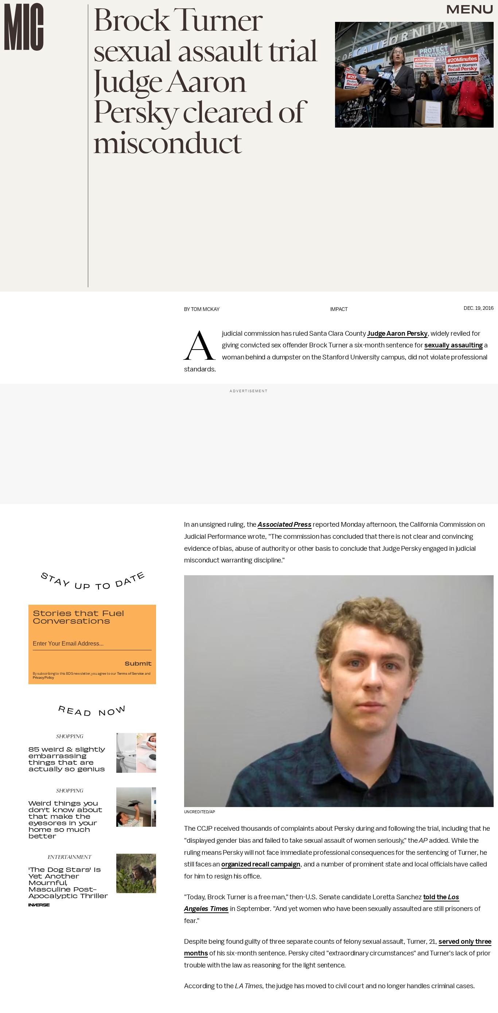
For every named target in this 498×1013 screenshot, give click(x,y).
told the (435, 897)
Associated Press (284, 524)
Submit (138, 663)
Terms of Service (130, 673)
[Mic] (23, 27)
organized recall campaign (260, 864)
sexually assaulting (453, 345)
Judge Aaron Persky (397, 333)
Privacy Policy (43, 677)
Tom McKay (205, 309)
